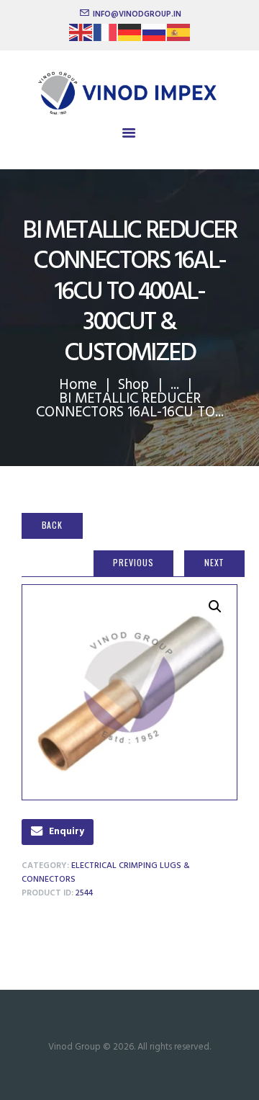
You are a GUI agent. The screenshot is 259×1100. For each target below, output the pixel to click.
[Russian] (154, 37)
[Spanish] (179, 37)
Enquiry (66, 831)
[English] (81, 37)
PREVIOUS (133, 562)
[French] (106, 37)
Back (52, 525)
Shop (133, 385)
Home (78, 385)
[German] (130, 37)
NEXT (214, 562)
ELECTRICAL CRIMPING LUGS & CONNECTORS (106, 873)
